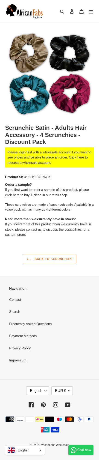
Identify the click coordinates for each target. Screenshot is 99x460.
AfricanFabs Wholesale (54, 445)
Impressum (17, 360)
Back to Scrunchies (53, 259)
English (36, 391)
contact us (34, 229)
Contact (15, 299)
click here (12, 195)
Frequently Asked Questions (30, 324)
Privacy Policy (20, 348)
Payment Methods (23, 336)
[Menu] (91, 11)
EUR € (60, 391)
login (22, 152)
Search (14, 312)
